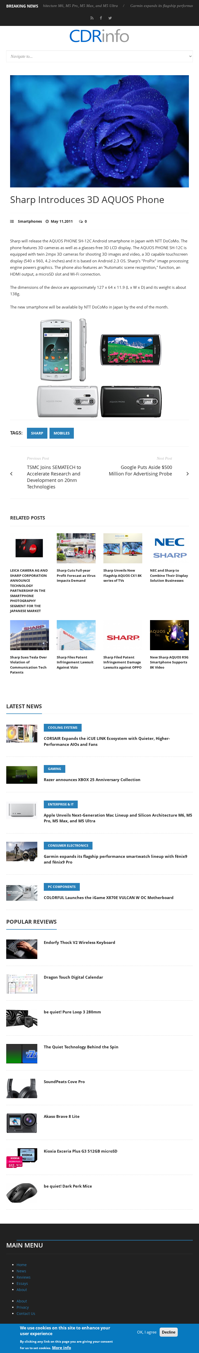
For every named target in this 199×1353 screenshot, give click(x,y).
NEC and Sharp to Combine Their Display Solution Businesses (169, 575)
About (22, 1289)
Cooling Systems (62, 727)
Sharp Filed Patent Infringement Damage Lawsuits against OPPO (122, 662)
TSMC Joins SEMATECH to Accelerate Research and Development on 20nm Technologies (54, 476)
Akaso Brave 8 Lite (62, 1116)
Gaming (54, 769)
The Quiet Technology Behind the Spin (81, 1046)
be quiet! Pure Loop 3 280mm (72, 1011)
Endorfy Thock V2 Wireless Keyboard (79, 942)
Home (22, 1264)
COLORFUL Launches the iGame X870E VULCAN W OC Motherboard (109, 897)
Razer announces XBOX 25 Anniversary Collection (92, 779)
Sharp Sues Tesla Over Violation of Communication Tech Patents (28, 665)
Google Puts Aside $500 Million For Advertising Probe (140, 470)
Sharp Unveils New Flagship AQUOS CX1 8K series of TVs (122, 575)
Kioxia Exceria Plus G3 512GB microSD (80, 1151)
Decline (168, 1332)
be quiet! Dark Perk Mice (68, 1186)
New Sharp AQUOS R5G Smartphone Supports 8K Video (169, 662)
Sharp (37, 433)
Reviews (24, 1277)
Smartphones (30, 221)
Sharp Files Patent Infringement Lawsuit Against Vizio (75, 662)
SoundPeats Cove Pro (64, 1081)
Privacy (23, 1307)
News (21, 1270)
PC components (62, 887)
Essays (22, 1283)
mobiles (62, 433)
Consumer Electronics (68, 845)
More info (61, 1347)
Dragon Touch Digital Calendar (73, 977)
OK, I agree (147, 1332)
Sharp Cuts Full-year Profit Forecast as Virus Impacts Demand (76, 575)
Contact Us (26, 1313)
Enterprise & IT (61, 804)
